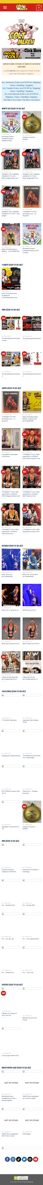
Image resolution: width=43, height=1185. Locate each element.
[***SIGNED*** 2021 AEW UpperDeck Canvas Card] (32, 514)
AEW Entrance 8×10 (29, 610)
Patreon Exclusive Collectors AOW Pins (9, 871)
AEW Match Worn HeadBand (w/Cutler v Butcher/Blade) (9, 1098)
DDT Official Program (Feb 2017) (11, 792)
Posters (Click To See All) (12, 985)
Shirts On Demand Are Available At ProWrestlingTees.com (9, 295)
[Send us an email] (30, 1159)
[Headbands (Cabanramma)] (11, 741)
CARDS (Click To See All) (11, 388)
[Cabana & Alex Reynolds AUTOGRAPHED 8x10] (11, 662)
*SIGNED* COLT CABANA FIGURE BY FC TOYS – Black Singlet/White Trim (10, 176)
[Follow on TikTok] (18, 1159)
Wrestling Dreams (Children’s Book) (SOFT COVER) (31, 250)
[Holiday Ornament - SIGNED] (32, 122)
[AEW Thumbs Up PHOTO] (32, 628)
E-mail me (11, 71)
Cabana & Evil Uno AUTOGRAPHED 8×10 (30, 678)
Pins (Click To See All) (10, 841)
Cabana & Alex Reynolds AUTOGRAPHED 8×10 (10, 678)
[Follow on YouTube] (35, 1159)
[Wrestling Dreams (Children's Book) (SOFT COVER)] (32, 234)
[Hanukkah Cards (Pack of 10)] (11, 812)
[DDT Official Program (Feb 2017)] (11, 776)
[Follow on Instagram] (13, 1159)
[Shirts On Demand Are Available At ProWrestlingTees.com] (11, 278)
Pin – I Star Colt (28, 972)
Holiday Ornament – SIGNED (29, 138)
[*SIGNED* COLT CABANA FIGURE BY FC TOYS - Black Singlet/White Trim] (11, 159)
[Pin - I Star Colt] (32, 957)
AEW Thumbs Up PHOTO (31, 643)
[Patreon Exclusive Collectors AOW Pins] (11, 854)
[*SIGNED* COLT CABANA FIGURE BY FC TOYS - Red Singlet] (11, 197)
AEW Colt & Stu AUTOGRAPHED (7, 575)
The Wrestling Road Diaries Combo (11, 339)
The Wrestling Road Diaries (32, 338)
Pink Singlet (27, 1134)
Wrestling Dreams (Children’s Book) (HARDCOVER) (8, 138)
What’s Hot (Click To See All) (13, 108)
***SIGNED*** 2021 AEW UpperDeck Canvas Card (31, 530)
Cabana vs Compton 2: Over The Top (9, 1014)
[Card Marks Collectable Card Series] (11, 439)
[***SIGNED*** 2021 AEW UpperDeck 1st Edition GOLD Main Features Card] (32, 439)
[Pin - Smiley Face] (11, 957)
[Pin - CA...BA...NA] (11, 924)
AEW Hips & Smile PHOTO (10, 643)
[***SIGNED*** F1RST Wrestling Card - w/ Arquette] (32, 197)
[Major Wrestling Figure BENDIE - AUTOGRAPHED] (11, 234)
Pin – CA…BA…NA (8, 939)
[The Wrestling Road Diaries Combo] (11, 323)
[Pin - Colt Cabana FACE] (32, 924)
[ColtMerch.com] (21, 7)
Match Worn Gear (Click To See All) (16, 1068)
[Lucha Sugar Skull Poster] (11, 1039)
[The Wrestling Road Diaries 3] (32, 359)
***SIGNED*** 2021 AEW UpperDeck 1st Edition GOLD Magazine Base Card (11, 494)
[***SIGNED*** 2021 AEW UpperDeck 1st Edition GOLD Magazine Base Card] (11, 477)
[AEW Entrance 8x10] (32, 595)
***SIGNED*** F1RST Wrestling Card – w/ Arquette (30, 214)
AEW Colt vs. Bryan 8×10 (10, 610)
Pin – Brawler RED (29, 905)
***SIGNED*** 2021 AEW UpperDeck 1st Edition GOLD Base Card (10, 531)
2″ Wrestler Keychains (9, 720)
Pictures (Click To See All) (12, 546)
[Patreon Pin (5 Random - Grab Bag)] (32, 854)
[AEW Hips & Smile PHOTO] (11, 628)
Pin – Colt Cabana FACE (31, 939)
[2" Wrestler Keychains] (11, 705)
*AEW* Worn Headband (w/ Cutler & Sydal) (31, 1097)
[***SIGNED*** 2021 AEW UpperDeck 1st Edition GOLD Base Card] (11, 514)
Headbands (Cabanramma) (11, 756)
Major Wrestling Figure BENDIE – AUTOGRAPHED (10, 250)
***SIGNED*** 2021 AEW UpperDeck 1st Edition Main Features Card (31, 494)
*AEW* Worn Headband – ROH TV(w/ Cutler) (10, 1135)
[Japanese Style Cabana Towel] (32, 705)
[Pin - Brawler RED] (32, 890)
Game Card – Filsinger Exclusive (30, 792)
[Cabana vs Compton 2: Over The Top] (11, 998)
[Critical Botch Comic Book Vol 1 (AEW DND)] (32, 741)
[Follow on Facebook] (7, 1159)
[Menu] (5, 7)
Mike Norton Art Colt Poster (30, 1019)
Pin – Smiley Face (8, 972)
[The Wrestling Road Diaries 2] (11, 359)
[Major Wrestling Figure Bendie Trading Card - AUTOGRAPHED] (32, 402)
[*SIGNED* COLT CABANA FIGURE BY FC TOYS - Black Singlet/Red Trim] (32, 159)
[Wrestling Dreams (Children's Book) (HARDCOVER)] (11, 122)
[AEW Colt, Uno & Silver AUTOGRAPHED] (32, 559)
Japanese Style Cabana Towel (30, 721)
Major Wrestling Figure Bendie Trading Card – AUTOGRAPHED (30, 419)
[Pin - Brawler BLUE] (11, 890)
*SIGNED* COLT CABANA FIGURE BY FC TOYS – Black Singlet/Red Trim (31, 176)
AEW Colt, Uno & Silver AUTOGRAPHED (30, 575)
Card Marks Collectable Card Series (10, 455)
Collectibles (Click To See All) (14, 691)
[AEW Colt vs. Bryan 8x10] (11, 595)
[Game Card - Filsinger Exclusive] (32, 776)
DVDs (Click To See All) (11, 310)
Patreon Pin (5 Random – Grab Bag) (31, 871)
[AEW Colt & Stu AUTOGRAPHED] (11, 559)
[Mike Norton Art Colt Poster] (32, 1000)
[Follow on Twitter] (24, 1159)
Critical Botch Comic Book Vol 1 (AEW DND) (31, 757)
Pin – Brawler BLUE (8, 905)
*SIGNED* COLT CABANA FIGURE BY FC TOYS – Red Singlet (11, 214)
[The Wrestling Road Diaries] (32, 323)
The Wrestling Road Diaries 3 (32, 375)
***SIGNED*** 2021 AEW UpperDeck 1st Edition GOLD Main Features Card (31, 456)
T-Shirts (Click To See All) (12, 265)
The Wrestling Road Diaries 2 (11, 375)
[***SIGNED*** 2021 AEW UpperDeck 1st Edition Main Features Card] (32, 477)
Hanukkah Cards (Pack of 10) (10, 828)
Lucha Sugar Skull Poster (10, 1055)
